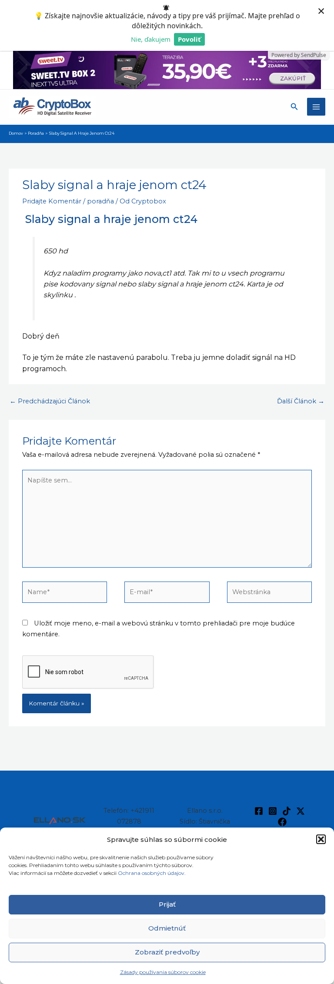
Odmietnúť (167, 928)
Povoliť (189, 39)
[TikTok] (286, 811)
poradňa (100, 201)
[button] (321, 839)
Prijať (167, 904)
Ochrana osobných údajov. (152, 873)
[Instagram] (272, 811)
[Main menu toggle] (316, 107)
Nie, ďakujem (150, 39)
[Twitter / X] (300, 811)
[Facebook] (258, 811)
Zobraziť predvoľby (167, 952)
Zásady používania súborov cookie (163, 972)
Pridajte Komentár (51, 201)
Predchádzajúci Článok (50, 401)
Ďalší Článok (300, 401)
